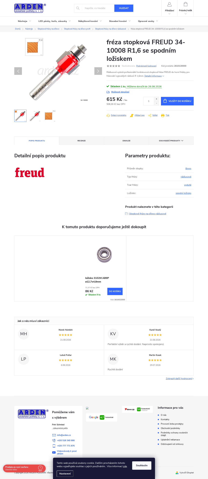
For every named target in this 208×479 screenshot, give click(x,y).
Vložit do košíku (180, 101)
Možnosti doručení (120, 92)
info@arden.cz (64, 435)
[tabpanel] (104, 268)
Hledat (124, 8)
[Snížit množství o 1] (156, 103)
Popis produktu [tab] (37, 140)
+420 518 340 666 (66, 440)
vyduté (187, 185)
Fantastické (106, 417)
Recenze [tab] (82, 140)
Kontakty (165, 419)
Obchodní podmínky (170, 428)
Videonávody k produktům (66, 452)
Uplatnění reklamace (170, 439)
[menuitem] (24, 21)
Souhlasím (142, 465)
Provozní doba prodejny (172, 423)
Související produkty (169, 140)
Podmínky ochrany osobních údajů (174, 434)
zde (125, 466)
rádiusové (186, 176)
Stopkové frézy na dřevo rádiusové (147, 213)
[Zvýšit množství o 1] (156, 99)
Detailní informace (153, 76)
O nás (163, 415)
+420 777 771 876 (66, 445)
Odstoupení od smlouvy (172, 444)
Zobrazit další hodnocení (179, 378)
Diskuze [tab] (126, 140)
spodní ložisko (183, 193)
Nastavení (65, 473)
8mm (188, 168)
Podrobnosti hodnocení (146, 66)
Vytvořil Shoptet (187, 472)
